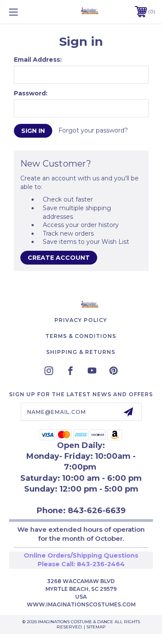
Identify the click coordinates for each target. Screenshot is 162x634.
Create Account (59, 258)
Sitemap (96, 627)
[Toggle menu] (23, 12)
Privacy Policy (80, 320)
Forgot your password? (93, 130)
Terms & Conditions (80, 336)
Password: (31, 93)
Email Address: (38, 60)
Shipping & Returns (80, 352)
